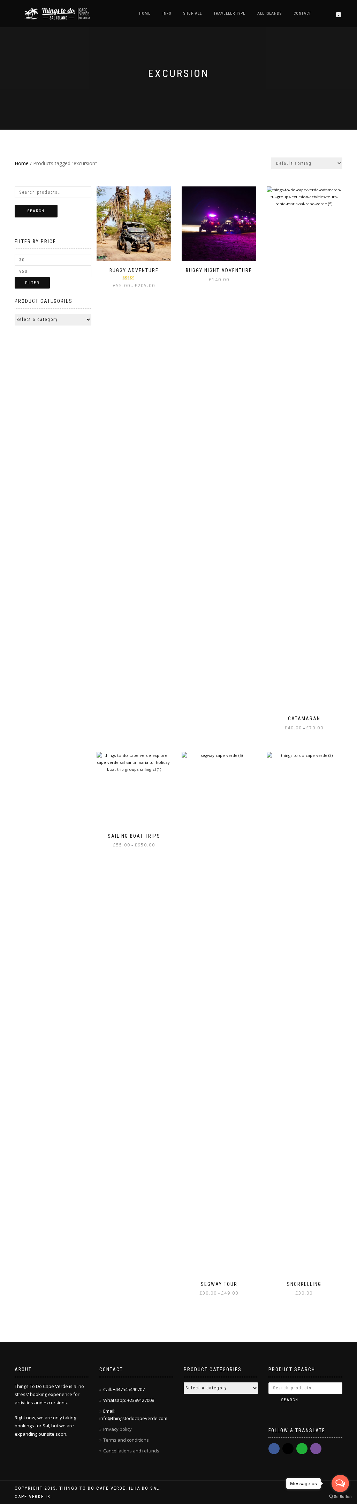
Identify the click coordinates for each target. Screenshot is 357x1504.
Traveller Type (229, 13)
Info (167, 13)
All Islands (269, 13)
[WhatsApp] (301, 1448)
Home (145, 13)
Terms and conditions (126, 1440)
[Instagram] (288, 1448)
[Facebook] (274, 1448)
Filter (32, 283)
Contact (302, 13)
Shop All (192, 13)
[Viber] (315, 1448)
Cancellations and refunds (131, 1451)
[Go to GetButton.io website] (340, 1497)
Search (36, 211)
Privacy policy (118, 1429)
